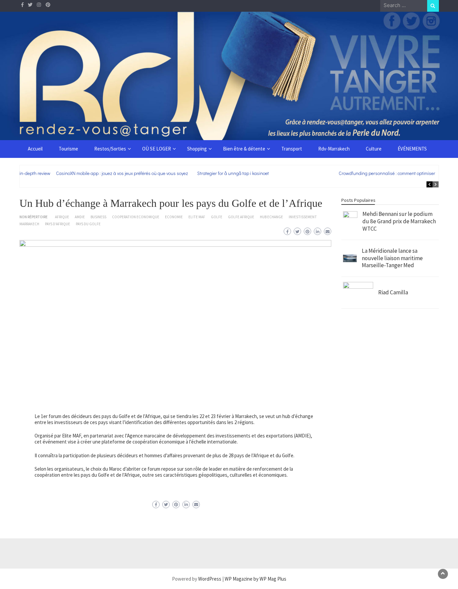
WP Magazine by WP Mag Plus (255, 579)
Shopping (197, 148)
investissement (303, 217)
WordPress (209, 579)
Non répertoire (33, 217)
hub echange (271, 217)
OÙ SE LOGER (156, 148)
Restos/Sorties (110, 148)
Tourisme (68, 148)
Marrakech (29, 224)
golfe (216, 217)
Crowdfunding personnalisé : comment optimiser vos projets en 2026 (374, 173)
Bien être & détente (244, 148)
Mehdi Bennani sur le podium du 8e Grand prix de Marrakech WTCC (399, 221)
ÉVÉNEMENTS (412, 148)
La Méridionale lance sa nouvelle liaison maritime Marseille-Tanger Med (392, 258)
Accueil (35, 148)
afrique (62, 217)
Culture (374, 148)
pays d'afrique (57, 224)
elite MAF (196, 217)
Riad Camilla (393, 292)
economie (174, 217)
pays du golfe (88, 224)
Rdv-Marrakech (334, 148)
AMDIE (80, 217)
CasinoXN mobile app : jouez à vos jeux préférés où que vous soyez (89, 173)
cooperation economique (135, 217)
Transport (291, 148)
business (98, 217)
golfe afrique (241, 217)
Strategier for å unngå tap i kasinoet (200, 173)
